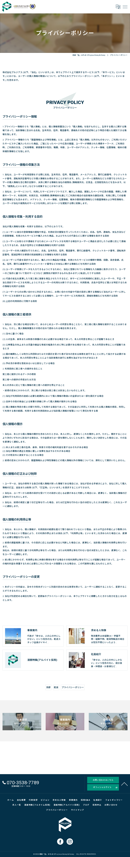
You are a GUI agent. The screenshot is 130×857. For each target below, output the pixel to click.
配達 (56, 687)
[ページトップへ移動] (124, 784)
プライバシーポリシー (73, 687)
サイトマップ (77, 810)
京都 (48, 687)
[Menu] (125, 6)
